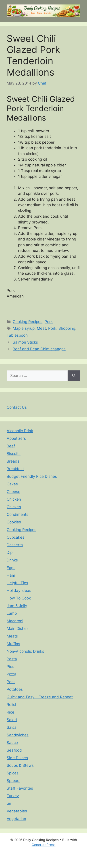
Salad (12, 720)
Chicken (14, 499)
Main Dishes (18, 628)
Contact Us (17, 407)
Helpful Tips (17, 583)
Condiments (17, 514)
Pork (49, 321)
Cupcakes (15, 537)
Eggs (11, 567)
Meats (12, 636)
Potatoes (15, 689)
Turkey (13, 796)
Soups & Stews (20, 765)
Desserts (15, 545)
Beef (11, 446)
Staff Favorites (20, 788)
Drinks (12, 560)
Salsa (12, 727)
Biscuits (14, 453)
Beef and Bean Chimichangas (39, 349)
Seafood (14, 750)
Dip (9, 552)
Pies (10, 666)
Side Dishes (17, 758)
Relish (12, 704)
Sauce (12, 742)
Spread (13, 780)
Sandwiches (18, 735)
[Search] (74, 375)
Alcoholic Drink (20, 431)
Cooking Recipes (27, 321)
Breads (13, 461)
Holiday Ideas (19, 590)
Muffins (13, 644)
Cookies (14, 522)
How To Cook (19, 598)
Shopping (66, 328)
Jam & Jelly (17, 605)
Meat (41, 328)
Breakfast (15, 469)
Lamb (12, 613)
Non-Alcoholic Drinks (25, 651)
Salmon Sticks (25, 342)
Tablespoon (17, 335)
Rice (10, 712)
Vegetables (17, 811)
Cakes (12, 484)
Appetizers (16, 438)
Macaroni (15, 621)
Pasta (12, 659)
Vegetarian (16, 818)
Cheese (13, 491)
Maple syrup (24, 328)
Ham (11, 575)
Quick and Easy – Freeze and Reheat (40, 697)
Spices (13, 773)
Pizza (11, 674)
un (9, 803)
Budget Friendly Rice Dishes (32, 476)
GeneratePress (44, 845)
